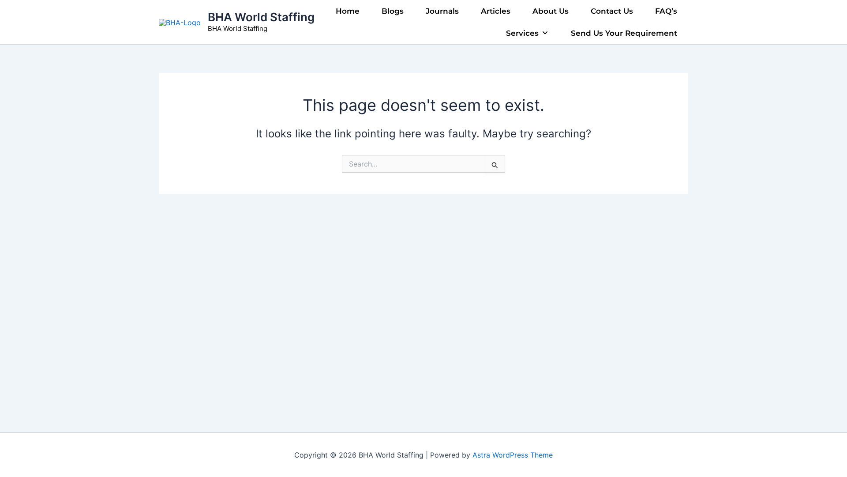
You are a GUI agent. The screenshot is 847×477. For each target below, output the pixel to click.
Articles (495, 11)
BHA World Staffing (261, 17)
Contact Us (612, 11)
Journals (442, 11)
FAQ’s (666, 11)
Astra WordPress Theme (512, 454)
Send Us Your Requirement (624, 33)
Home (348, 11)
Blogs (393, 11)
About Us (550, 11)
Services (522, 33)
